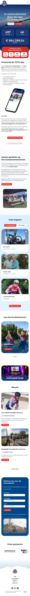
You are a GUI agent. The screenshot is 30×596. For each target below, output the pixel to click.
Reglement (15, 578)
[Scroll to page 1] (13, 357)
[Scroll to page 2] (15, 357)
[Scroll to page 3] (16, 357)
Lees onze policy (22, 514)
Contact (15, 583)
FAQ (15, 576)
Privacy (15, 581)
